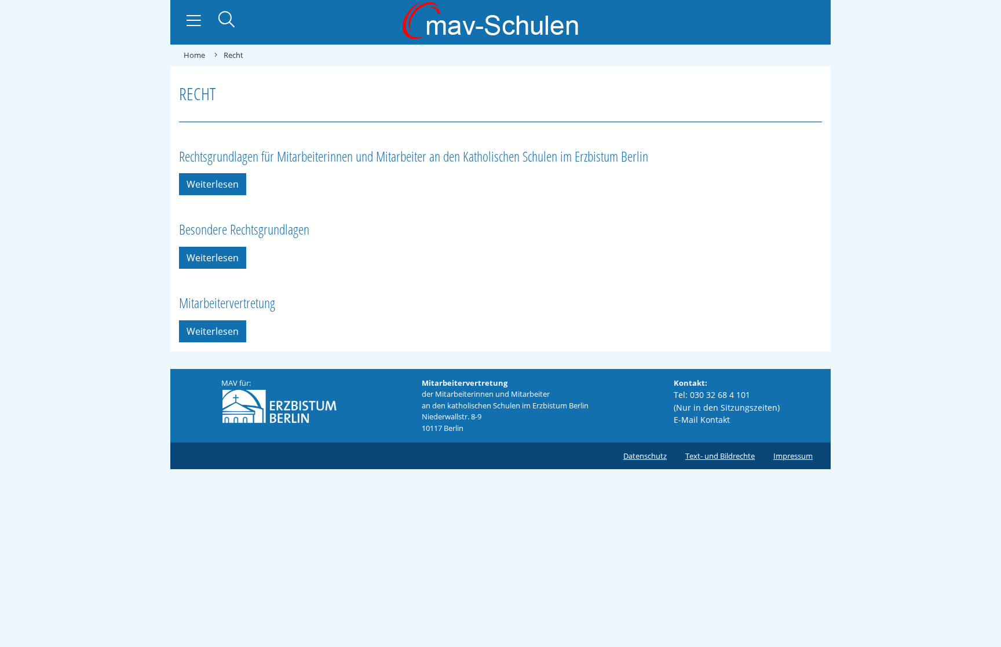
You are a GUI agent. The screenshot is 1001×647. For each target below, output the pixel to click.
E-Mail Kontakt (702, 419)
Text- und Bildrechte (720, 456)
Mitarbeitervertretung (227, 302)
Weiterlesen (213, 184)
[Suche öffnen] (226, 20)
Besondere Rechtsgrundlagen (244, 229)
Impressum (793, 456)
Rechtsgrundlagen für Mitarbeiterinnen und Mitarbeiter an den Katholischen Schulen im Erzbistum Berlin (413, 156)
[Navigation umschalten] (194, 21)
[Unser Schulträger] (279, 405)
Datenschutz (645, 456)
